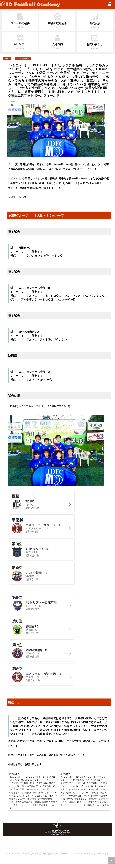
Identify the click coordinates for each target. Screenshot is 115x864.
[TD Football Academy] (52, 4)
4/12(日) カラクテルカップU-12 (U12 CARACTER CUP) (40, 406)
